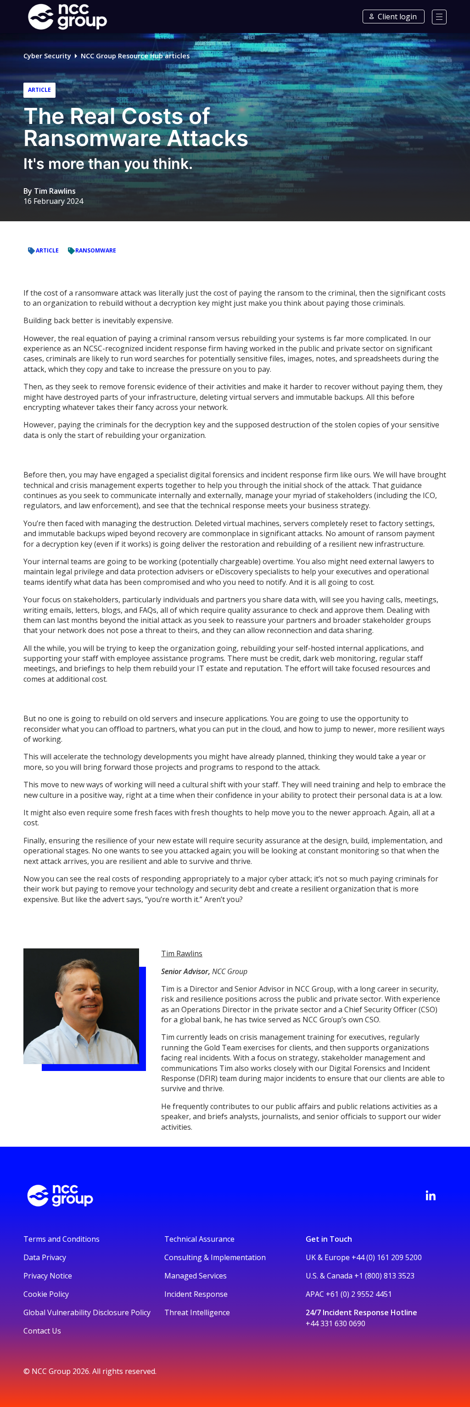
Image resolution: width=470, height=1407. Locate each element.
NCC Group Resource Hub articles (135, 55)
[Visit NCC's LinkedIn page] (430, 1195)
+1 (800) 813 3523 (384, 1276)
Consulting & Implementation (215, 1257)
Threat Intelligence (197, 1312)
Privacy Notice (47, 1276)
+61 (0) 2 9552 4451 (359, 1294)
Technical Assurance (199, 1239)
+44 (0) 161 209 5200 (387, 1257)
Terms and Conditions (61, 1239)
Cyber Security (47, 55)
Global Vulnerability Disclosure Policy (87, 1312)
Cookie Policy (46, 1294)
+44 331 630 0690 (335, 1323)
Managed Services (195, 1276)
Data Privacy (44, 1257)
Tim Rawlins (55, 191)
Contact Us (42, 1331)
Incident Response (196, 1294)
